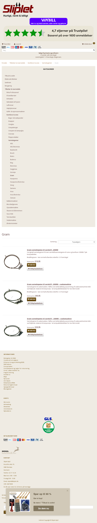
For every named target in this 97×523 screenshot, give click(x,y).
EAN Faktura (7, 364)
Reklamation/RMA (9, 383)
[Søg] (94, 50)
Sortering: (53, 242)
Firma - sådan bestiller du (11, 370)
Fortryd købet (8, 366)
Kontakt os (7, 374)
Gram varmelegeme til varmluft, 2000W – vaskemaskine (49, 284)
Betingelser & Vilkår (10, 358)
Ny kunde (7, 379)
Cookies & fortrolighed (11, 360)
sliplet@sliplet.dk (13, 481)
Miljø (5, 377)
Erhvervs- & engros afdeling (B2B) (14, 362)
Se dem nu (43, 508)
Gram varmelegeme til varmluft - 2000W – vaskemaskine (49, 319)
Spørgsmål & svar (9, 387)
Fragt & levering (9, 372)
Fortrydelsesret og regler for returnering (16, 368)
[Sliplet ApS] (18, 9)
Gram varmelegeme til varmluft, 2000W (42, 250)
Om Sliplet (7, 381)
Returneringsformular (11, 385)
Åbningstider (8, 389)
